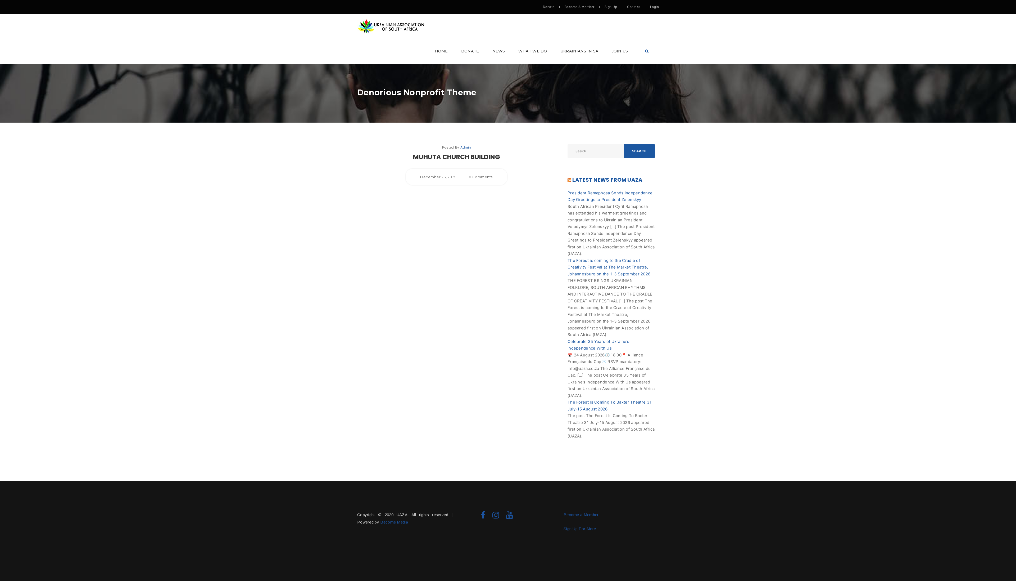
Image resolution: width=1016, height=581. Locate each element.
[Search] (646, 51)
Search (639, 151)
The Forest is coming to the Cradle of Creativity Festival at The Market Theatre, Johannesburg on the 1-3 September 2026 (609, 267)
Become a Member (581, 514)
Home (441, 51)
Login (654, 7)
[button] (508, 39)
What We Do (532, 51)
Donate (549, 7)
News (498, 51)
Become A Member (580, 7)
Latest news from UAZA (607, 180)
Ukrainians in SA (579, 51)
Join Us (620, 51)
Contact (633, 7)
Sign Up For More (580, 528)
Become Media (394, 522)
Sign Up (611, 7)
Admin (465, 147)
